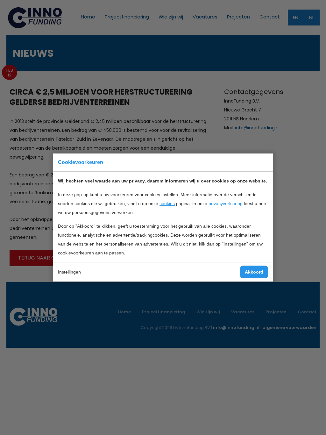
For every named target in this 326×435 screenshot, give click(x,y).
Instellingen (69, 272)
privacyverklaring (226, 203)
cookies (167, 203)
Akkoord (254, 272)
